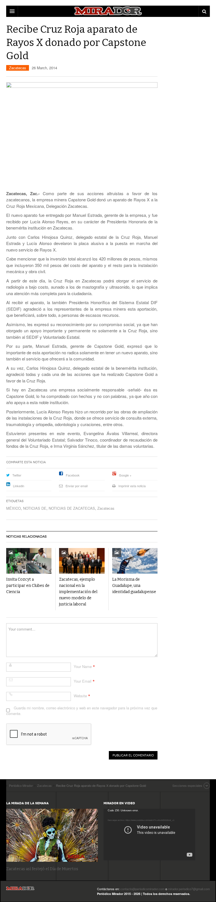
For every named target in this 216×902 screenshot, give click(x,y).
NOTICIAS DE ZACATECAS (72, 508)
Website (80, 695)
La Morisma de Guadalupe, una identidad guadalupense (134, 585)
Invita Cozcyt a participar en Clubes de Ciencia (28, 585)
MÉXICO (13, 508)
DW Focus (108, 11)
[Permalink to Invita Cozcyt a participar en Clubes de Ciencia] (28, 561)
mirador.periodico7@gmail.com (189, 889)
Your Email (82, 681)
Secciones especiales (187, 785)
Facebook (73, 475)
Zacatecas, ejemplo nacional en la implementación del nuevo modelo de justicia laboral (78, 592)
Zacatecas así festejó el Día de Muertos (42, 869)
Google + (125, 475)
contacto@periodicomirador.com (142, 889)
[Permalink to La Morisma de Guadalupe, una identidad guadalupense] (135, 561)
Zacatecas (17, 67)
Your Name (83, 666)
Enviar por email (76, 486)
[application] (149, 834)
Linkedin (18, 486)
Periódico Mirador (20, 890)
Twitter (16, 475)
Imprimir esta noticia (132, 486)
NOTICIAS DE (34, 508)
